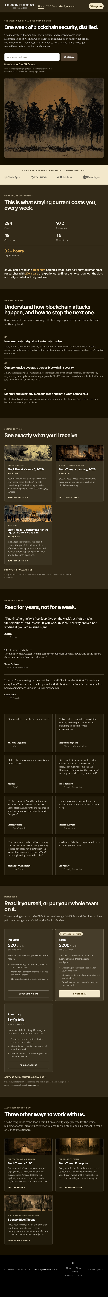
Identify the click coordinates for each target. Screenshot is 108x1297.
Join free (69, 57)
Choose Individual (28, 994)
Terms (79, 1275)
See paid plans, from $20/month (20, 64)
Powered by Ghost (96, 1269)
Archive (74, 1272)
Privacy (70, 1275)
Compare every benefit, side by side (25, 1077)
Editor (78, 1268)
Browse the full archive (19, 570)
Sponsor (68, 6)
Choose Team (79, 994)
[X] (73, 1263)
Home (41, 6)
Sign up (69, 1268)
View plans (96, 6)
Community (33, 1085)
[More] (74, 6)
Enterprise (57, 6)
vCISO (48, 6)
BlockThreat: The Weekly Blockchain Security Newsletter (27, 1269)
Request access (28, 1065)
